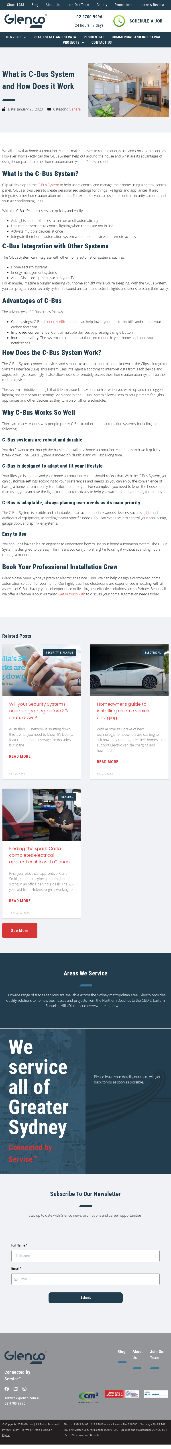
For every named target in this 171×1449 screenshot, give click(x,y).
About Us (52, 5)
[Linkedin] (15, 1389)
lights (147, 512)
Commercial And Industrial (136, 37)
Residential (94, 37)
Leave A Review (152, 5)
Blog (34, 5)
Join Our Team (78, 5)
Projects (71, 42)
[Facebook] (6, 1389)
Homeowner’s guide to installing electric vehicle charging (124, 711)
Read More (20, 756)
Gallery (102, 5)
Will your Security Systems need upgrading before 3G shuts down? (38, 711)
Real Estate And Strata (55, 37)
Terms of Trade (31, 1430)
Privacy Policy (10, 1430)
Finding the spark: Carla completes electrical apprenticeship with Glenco (39, 855)
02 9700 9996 (89, 16)
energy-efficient (59, 321)
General (75, 109)
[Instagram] (24, 1389)
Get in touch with (71, 594)
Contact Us (102, 42)
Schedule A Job (146, 21)
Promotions (123, 5)
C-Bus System (48, 184)
